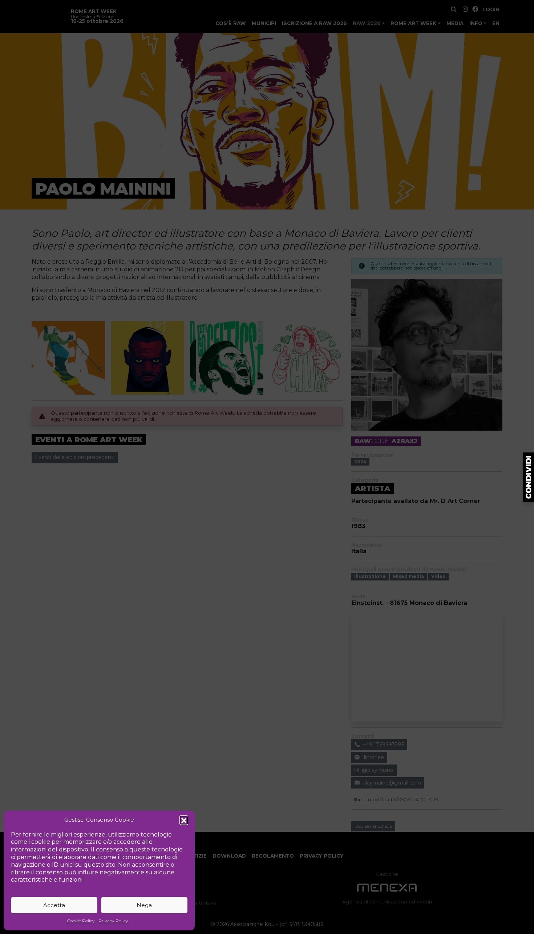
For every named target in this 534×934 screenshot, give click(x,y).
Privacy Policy (113, 920)
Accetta (54, 905)
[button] (183, 819)
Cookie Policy (81, 920)
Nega (144, 905)
